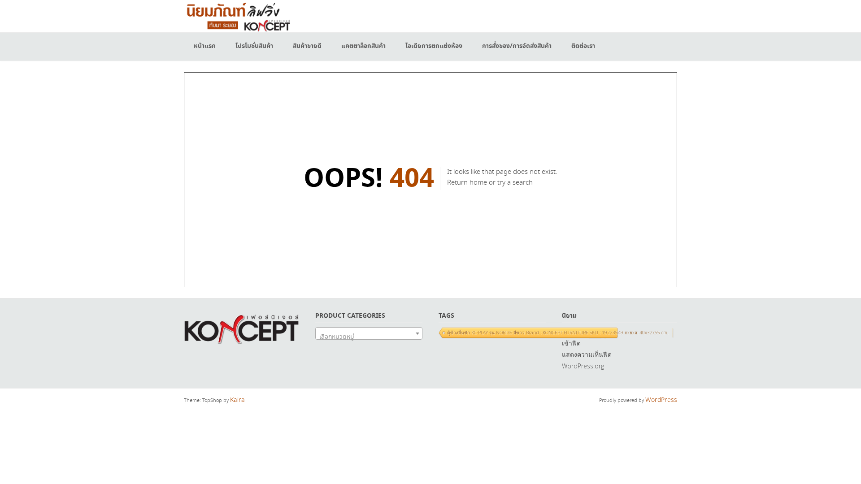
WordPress (661, 400)
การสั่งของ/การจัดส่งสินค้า (517, 46)
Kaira (237, 400)
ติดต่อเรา (583, 46)
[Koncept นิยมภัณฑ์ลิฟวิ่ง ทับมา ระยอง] (237, 16)
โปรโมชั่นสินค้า (254, 46)
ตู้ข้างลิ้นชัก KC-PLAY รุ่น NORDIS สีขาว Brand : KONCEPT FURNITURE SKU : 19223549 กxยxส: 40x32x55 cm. (557, 332)
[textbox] (369, 337)
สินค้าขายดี (307, 46)
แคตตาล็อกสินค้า (363, 46)
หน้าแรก (205, 46)
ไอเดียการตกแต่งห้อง (433, 46)
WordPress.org (583, 366)
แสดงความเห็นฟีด (587, 354)
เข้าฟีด (571, 343)
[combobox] (368, 333)
